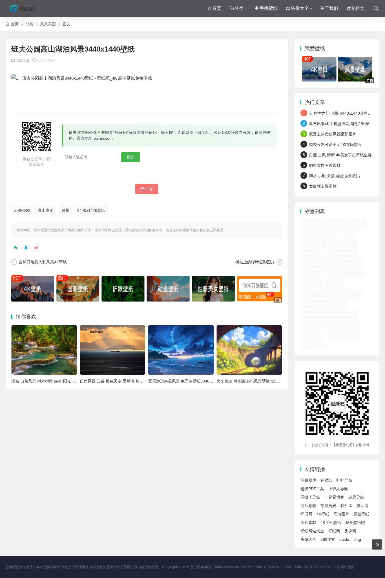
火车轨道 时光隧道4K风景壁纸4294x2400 (253, 381)
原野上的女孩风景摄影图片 (332, 134)
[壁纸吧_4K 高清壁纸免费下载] (23, 8)
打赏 (149, 189)
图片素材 (308, 522)
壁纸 (328, 233)
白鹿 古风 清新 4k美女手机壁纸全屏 (340, 155)
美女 (310, 243)
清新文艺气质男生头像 (323, 304)
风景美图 (48, 24)
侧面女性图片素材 (324, 165)
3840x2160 (315, 294)
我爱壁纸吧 (355, 522)
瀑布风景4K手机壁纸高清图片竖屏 (339, 123)
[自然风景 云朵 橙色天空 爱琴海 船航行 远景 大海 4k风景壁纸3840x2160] (112, 350)
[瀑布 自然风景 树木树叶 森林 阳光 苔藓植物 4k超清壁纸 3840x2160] (44, 350)
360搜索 (327, 539)
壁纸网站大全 (312, 531)
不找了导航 (310, 497)
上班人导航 (338, 488)
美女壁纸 (313, 253)
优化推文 (356, 8)
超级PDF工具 (312, 488)
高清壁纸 (313, 223)
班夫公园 (22, 210)
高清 (348, 243)
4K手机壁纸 (330, 522)
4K (309, 233)
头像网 (350, 531)
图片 (348, 233)
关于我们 (329, 8)
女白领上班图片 (323, 186)
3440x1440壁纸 (91, 210)
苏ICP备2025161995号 (322, 567)
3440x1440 (343, 253)
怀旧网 (306, 514)
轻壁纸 (326, 480)
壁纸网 (334, 531)
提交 (130, 157)
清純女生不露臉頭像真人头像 (328, 314)
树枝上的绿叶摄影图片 (255, 262)
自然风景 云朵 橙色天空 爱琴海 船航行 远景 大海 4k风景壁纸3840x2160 (143, 381)
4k (329, 243)
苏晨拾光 (328, 505)
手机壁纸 (269, 8)
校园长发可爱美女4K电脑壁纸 (335, 144)
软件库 (346, 505)
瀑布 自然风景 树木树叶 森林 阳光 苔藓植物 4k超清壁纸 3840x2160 (70, 381)
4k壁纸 (312, 284)
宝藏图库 (308, 480)
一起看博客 (334, 497)
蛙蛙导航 (344, 480)
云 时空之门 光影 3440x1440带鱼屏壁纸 (344, 113)
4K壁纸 (312, 264)
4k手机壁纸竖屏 (343, 264)
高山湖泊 (46, 210)
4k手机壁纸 (347, 294)
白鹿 (334, 284)
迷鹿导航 (356, 497)
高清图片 (341, 514)
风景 (65, 210)
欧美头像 (313, 345)
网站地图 (347, 567)
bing (357, 539)
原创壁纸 (361, 514)
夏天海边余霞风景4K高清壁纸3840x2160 (184, 381)
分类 (239, 8)
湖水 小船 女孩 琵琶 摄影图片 (335, 176)
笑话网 (362, 505)
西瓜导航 (308, 505)
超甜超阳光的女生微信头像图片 (330, 324)
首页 (216, 8)
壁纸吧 (195, 567)
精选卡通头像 (344, 335)
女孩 (357, 223)
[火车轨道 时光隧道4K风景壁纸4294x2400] (249, 350)
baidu (344, 539)
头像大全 (300, 8)
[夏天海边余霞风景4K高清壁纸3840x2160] (181, 350)
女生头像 (313, 335)
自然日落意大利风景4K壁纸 (43, 262)
